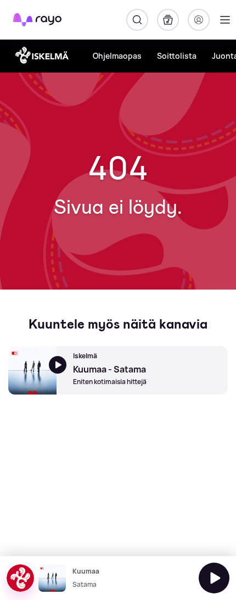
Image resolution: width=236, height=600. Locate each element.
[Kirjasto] (168, 20)
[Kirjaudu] (199, 20)
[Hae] (137, 20)
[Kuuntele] (214, 578)
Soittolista (176, 56)
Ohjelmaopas (117, 56)
